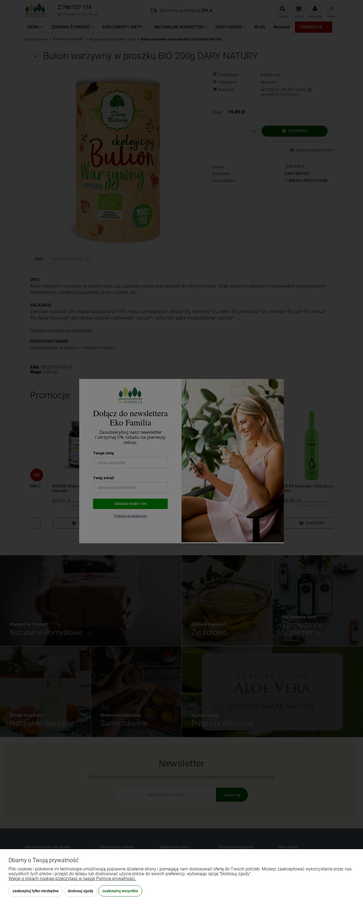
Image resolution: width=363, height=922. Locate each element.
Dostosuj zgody (80, 891)
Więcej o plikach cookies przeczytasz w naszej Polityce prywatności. (72, 878)
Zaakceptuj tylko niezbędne (35, 891)
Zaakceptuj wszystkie (120, 891)
